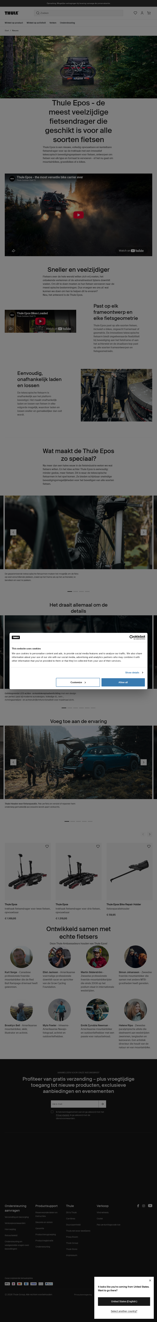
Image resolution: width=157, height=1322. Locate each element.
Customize (76, 682)
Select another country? (124, 1311)
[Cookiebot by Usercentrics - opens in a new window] (131, 637)
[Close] (150, 1280)
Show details (132, 672)
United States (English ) (124, 1301)
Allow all (123, 682)
